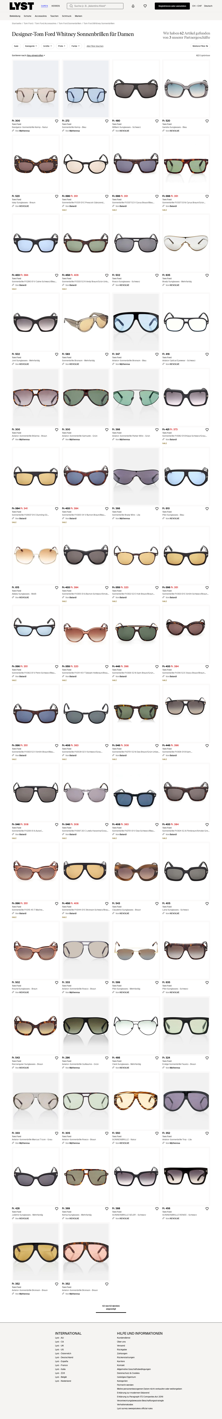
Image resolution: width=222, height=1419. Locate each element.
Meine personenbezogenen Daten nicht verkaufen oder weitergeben (149, 1388)
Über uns (121, 1341)
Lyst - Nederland (63, 1381)
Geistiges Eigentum (126, 1377)
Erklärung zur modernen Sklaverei (133, 1392)
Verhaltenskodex (125, 1404)
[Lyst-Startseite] (22, 6)
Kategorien (122, 1381)
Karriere (121, 1361)
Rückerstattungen (126, 1357)
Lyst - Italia (60, 1369)
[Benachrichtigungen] (133, 6)
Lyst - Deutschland (64, 1357)
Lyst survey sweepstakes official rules (135, 1408)
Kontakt (121, 1365)
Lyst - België (61, 1377)
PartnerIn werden (125, 1385)
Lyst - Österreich (63, 1353)
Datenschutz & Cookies (128, 1373)
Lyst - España (61, 1361)
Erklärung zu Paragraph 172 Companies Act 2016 (140, 1396)
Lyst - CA (59, 1341)
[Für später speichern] (57, 121)
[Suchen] (71, 6)
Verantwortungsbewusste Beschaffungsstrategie (140, 1400)
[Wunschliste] (145, 6)
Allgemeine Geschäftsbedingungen (134, 1369)
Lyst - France (61, 1365)
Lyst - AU (59, 1337)
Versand (121, 1345)
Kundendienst (123, 1337)
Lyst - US (59, 1349)
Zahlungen (122, 1353)
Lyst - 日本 (60, 1373)
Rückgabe (122, 1349)
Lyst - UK (59, 1345)
